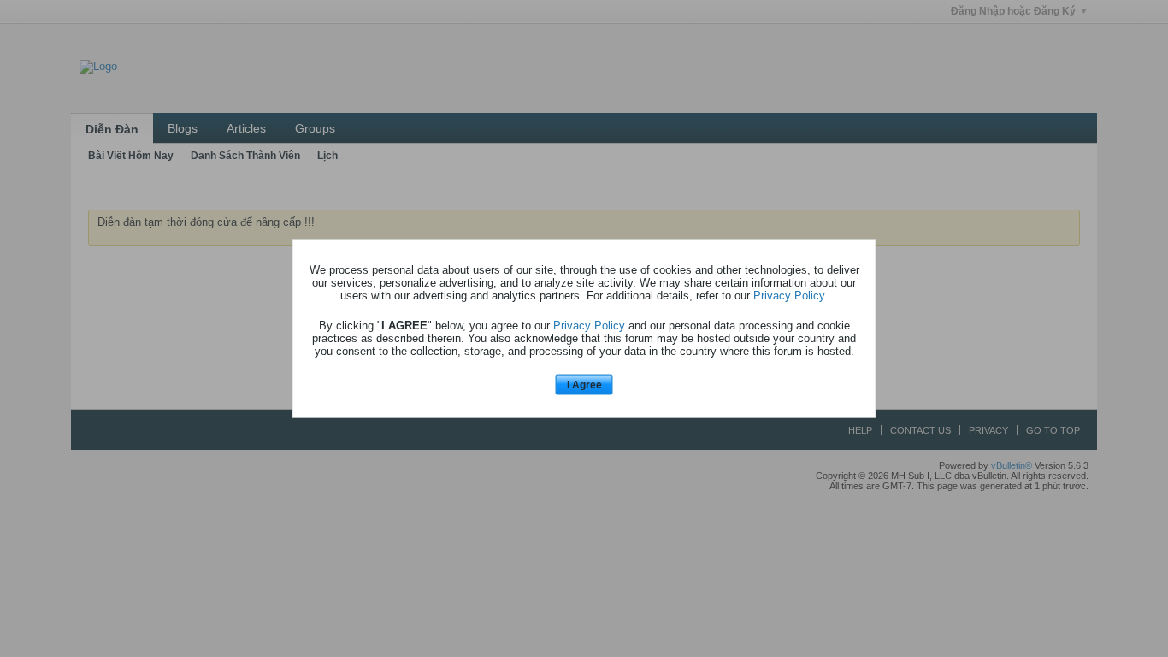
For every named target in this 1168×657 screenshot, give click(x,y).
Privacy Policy (788, 294)
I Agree (584, 384)
